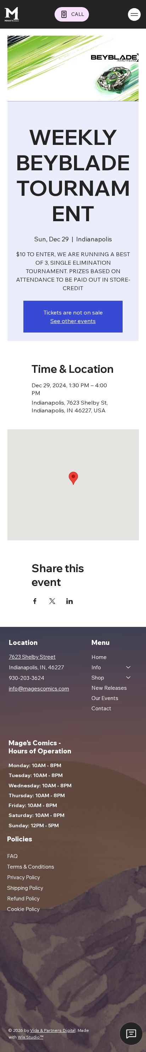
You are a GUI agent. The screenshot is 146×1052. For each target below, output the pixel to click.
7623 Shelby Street (32, 656)
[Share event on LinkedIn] (69, 601)
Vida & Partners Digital (52, 1030)
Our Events (104, 698)
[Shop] (128, 677)
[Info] (128, 667)
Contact (101, 708)
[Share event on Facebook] (35, 601)
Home (99, 657)
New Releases (109, 687)
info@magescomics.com (39, 688)
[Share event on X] (52, 601)
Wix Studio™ (30, 1037)
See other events (73, 320)
